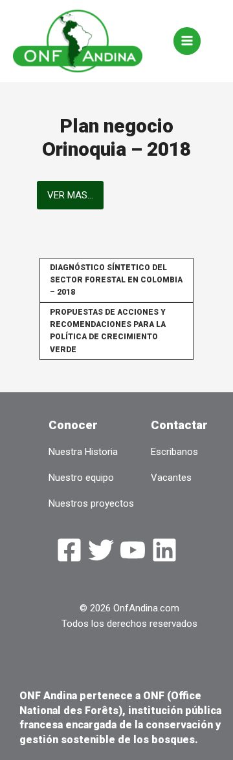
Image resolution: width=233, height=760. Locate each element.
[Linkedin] (164, 550)
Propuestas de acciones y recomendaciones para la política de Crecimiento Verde (108, 331)
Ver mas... (70, 195)
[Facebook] (69, 550)
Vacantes (171, 477)
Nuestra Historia (83, 452)
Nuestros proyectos (91, 503)
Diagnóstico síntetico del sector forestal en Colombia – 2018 (116, 280)
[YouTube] (133, 550)
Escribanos (174, 452)
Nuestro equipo (81, 477)
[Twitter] (101, 550)
